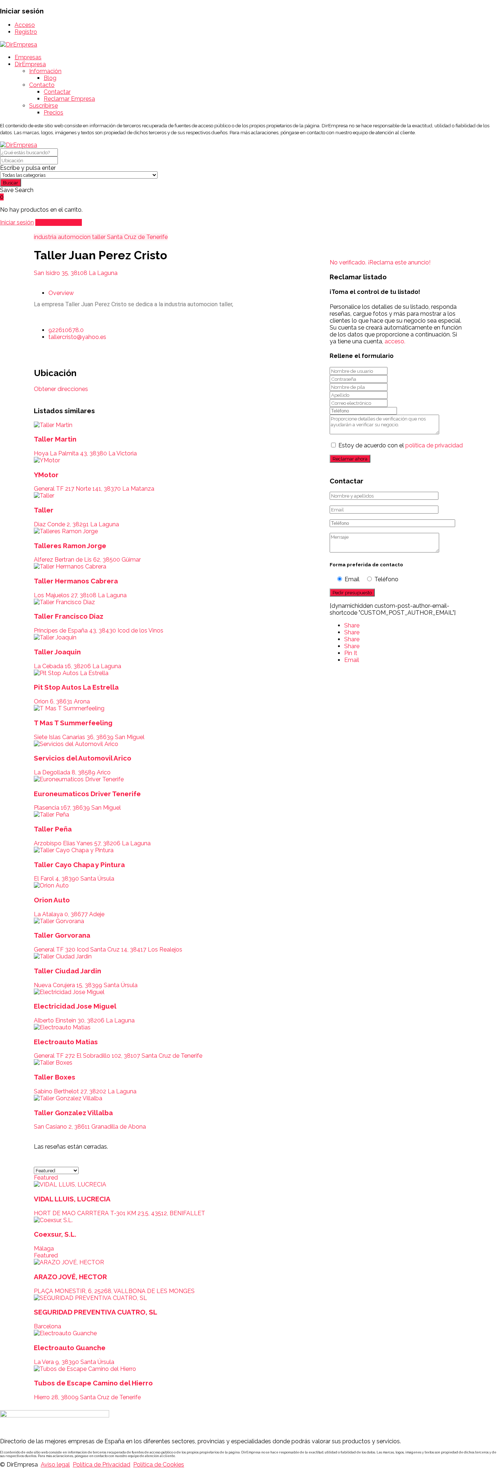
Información (45, 71)
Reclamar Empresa (69, 98)
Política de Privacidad (101, 1464)
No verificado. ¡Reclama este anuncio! (380, 262)
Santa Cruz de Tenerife (137, 237)
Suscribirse (43, 105)
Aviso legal (55, 1464)
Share (351, 625)
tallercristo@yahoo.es (77, 337)
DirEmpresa (30, 64)
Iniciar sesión (17, 222)
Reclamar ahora (350, 459)
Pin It (350, 653)
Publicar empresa (58, 222)
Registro (26, 31)
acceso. (395, 341)
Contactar (57, 91)
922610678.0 (66, 330)
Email (351, 660)
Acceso (25, 24)
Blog (50, 78)
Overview (61, 293)
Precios (53, 112)
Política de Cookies (158, 1464)
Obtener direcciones (61, 389)
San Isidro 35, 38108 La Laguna (76, 273)
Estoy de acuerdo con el (400, 445)
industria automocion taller (70, 237)
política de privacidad (434, 445)
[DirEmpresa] (18, 44)
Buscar (10, 183)
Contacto (42, 84)
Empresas (28, 57)
